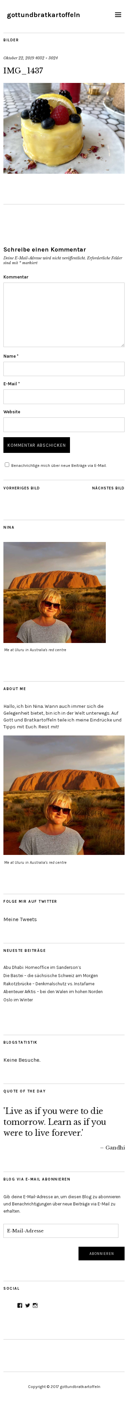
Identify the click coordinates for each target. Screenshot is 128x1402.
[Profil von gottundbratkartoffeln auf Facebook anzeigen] (20, 1305)
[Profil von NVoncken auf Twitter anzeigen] (27, 1305)
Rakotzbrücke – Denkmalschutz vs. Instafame (49, 983)
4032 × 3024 (46, 58)
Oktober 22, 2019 (18, 58)
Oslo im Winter (18, 999)
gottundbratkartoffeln (43, 15)
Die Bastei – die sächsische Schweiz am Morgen (50, 975)
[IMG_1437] (64, 171)
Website (11, 411)
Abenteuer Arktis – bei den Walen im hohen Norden (53, 991)
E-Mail (11, 383)
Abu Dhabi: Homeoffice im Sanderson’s (42, 967)
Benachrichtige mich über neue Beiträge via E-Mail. (58, 465)
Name (10, 356)
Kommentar (16, 277)
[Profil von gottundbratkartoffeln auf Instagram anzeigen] (35, 1305)
